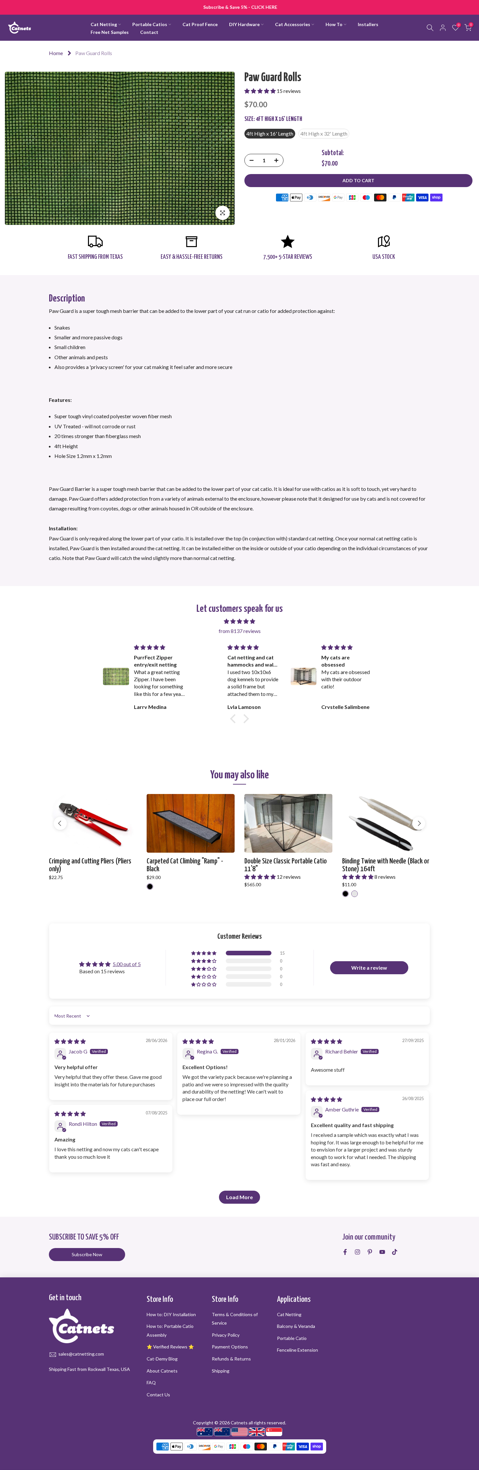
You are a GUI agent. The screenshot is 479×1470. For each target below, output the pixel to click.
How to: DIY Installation (171, 1314)
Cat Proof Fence (200, 24)
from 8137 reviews (240, 631)
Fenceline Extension (297, 1350)
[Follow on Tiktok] (395, 1252)
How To (334, 24)
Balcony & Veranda (296, 1326)
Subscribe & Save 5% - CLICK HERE (240, 7)
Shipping (220, 1371)
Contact (149, 32)
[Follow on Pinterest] (370, 1252)
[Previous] (60, 823)
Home (56, 53)
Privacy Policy (226, 1335)
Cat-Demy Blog (162, 1358)
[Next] (418, 823)
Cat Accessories (292, 24)
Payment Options (230, 1346)
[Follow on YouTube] (382, 1252)
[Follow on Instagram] (357, 1252)
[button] (260, 91)
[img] (239, 621)
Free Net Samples (110, 32)
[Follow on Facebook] (345, 1252)
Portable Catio (292, 1338)
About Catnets (162, 1371)
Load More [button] (239, 1197)
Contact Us (158, 1394)
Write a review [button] (369, 967)
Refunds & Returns (231, 1358)
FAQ (151, 1382)
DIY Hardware (244, 24)
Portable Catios (149, 24)
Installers (368, 24)
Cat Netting (104, 24)
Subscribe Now (87, 1254)
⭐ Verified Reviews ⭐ (170, 1346)
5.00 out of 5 (127, 964)
